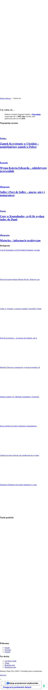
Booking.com (10, 665)
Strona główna (5, 98)
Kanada (4, 163)
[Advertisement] (24, 72)
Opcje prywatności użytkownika (23, 683)
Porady (7, 648)
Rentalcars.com (10, 667)
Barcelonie (36, 114)
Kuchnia (8, 650)
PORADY (9, 24)
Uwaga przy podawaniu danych (17, 687)
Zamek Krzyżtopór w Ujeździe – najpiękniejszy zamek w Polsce (19, 145)
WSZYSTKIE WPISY (10, 21)
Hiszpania (5, 187)
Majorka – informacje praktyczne (20, 240)
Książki (7, 652)
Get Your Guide (10, 661)
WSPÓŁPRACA (11, 26)
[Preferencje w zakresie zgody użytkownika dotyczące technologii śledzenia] (44, 686)
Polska (3, 138)
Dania (3, 211)
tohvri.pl (3, 675)
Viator (7, 663)
